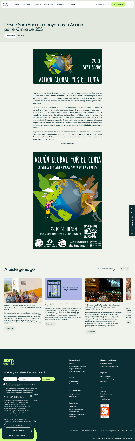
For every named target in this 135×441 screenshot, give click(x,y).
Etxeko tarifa (73, 381)
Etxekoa (71, 364)
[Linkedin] (35, 421)
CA (119, 431)
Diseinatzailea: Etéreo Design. (101, 438)
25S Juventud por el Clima (85, 134)
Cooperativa (10, 36)
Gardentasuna (74, 412)
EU (129, 4)
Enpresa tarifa (74, 384)
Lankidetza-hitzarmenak (77, 414)
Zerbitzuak (26, 4)
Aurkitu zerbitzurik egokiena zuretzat (112, 379)
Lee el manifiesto (67, 143)
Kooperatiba (48, 4)
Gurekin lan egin (105, 399)
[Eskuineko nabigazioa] (126, 269)
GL (127, 431)
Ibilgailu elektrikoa (75, 369)
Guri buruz (72, 407)
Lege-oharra (73, 431)
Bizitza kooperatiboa (76, 409)
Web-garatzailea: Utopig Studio (121, 438)
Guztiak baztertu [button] (17, 431)
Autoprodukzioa (74, 394)
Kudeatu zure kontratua (77, 371)
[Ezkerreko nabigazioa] (122, 269)
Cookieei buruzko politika (108, 431)
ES (123, 431)
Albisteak (103, 391)
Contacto (103, 381)
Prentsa (102, 396)
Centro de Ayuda (105, 376)
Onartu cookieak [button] (17, 425)
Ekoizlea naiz (73, 396)
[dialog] (18, 416)
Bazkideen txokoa (106, 394)
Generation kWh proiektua (109, 366)
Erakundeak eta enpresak (77, 366)
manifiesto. (72, 107)
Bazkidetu (72, 417)
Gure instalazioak (106, 364)
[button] (18, 435)
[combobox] (31, 396)
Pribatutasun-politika (89, 431)
